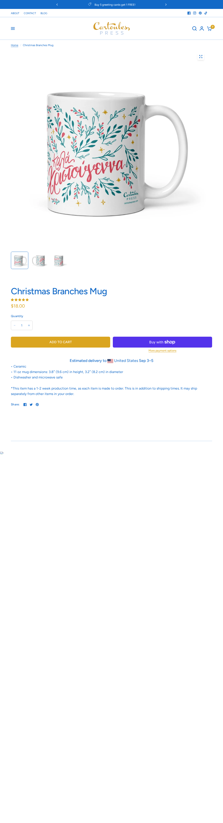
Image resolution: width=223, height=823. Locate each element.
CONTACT (30, 13)
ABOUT (15, 13)
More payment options (162, 350)
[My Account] (201, 28)
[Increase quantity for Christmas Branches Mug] (28, 325)
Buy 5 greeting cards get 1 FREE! (115, 4)
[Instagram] (195, 13)
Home (14, 45)
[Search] (194, 28)
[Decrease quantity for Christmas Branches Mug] (14, 325)
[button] (20, 299)
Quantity (17, 316)
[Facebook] (189, 13)
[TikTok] (206, 13)
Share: (15, 404)
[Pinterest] (200, 13)
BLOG (44, 13)
